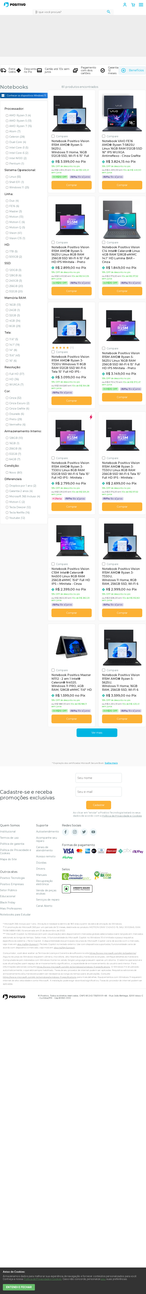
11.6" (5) (13, 339)
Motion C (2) (17, 502)
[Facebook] (65, 832)
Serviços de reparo (48, 899)
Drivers (40, 868)
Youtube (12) (17, 518)
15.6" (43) (14, 355)
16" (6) (13, 360)
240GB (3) (15, 280)
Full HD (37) (16, 374)
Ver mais (97, 732)
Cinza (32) (15, 398)
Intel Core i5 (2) (18, 153)
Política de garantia (12, 843)
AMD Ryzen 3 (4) (20, 115)
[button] (141, 5)
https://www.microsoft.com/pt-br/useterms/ (112, 953)
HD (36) (14, 379)
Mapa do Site (8, 859)
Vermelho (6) (17, 424)
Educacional (7, 896)
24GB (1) (14, 310)
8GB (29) (14, 326)
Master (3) (15, 211)
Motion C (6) (17, 222)
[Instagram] (75, 832)
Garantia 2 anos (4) (21, 491)
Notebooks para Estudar (15, 914)
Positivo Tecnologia (12, 878)
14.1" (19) (14, 344)
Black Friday (7, 902)
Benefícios (136, 70)
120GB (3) (15, 270)
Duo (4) (14, 200)
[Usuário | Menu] (125, 4)
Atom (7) (14, 131)
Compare (62, 136)
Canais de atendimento (44, 849)
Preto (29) (15, 419)
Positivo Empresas (12, 884)
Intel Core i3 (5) (18, 147)
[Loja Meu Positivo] (15, 4)
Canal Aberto (44, 905)
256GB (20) (16, 286)
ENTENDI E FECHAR (19, 1287)
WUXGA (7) (16, 384)
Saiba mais (111, 763)
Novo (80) (15, 472)
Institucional (7, 831)
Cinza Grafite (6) (19, 408)
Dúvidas (41, 862)
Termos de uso (9, 837)
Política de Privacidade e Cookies (122, 815)
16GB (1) (14, 443)
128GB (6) (15, 275)
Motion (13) (16, 216)
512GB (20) (16, 291)
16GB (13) (15, 304)
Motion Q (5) (17, 227)
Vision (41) (15, 233)
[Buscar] (109, 12)
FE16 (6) (14, 206)
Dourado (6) (16, 414)
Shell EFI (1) (16, 182)
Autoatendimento (47, 831)
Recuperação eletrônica (44, 882)
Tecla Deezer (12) (20, 507)
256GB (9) (15, 448)
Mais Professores (11, 908)
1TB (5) (13, 251)
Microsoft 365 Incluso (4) (24, 496)
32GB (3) (14, 315)
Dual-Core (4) (17, 142)
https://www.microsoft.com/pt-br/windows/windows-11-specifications (73, 966)
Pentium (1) (16, 163)
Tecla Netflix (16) (19, 512)
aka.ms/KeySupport (27, 944)
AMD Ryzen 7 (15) (20, 126)
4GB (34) (14, 320)
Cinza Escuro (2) (19, 403)
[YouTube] (93, 832)
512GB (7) (15, 454)
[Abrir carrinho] (133, 5)
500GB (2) (15, 256)
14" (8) (13, 350)
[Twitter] (84, 832)
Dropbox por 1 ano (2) (22, 485)
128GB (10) (16, 438)
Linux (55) (15, 176)
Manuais (41, 875)
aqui (103, 1279)
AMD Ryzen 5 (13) (20, 120)
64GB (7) (14, 459)
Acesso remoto (46, 856)
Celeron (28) (17, 136)
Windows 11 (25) (19, 187)
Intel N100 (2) (18, 158)
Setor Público (8, 890)
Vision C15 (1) (17, 238)
